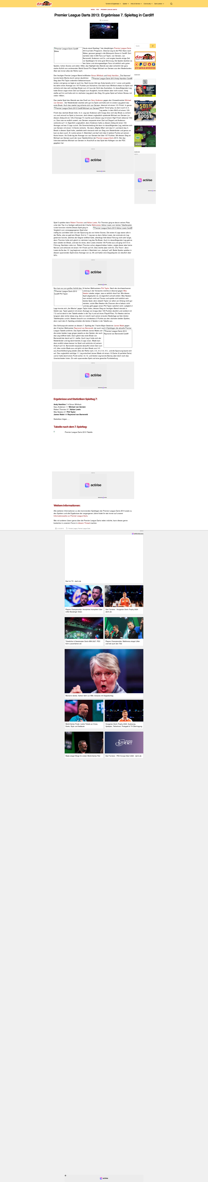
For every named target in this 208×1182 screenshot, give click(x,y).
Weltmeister (96, 225)
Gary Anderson (97, 100)
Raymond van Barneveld (83, 328)
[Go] (153, 46)
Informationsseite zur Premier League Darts (71, 516)
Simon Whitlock (97, 75)
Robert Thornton (76, 222)
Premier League (72, 528)
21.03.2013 (105, 20)
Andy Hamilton (113, 75)
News (93, 9)
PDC (97, 9)
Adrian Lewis (92, 222)
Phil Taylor (105, 288)
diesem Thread (84, 523)
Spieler (125, 4)
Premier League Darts (109, 9)
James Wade (119, 325)
